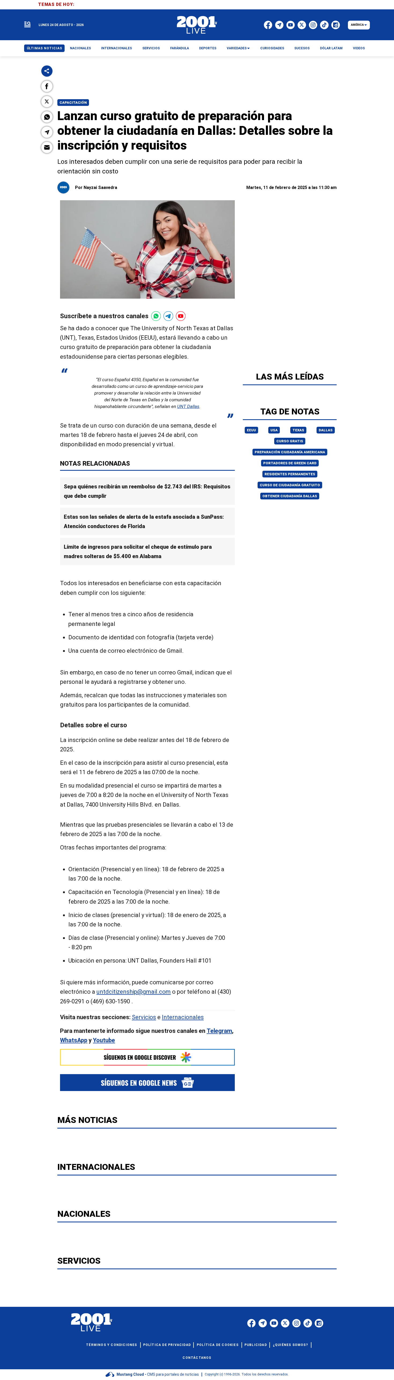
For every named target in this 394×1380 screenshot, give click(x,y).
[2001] (197, 25)
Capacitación (73, 103)
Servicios (144, 1017)
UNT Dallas (188, 406)
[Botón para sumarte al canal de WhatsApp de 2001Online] (156, 316)
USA (274, 430)
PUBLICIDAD (255, 1345)
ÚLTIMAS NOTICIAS (44, 48)
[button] (47, 86)
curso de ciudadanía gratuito (290, 485)
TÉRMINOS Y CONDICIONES (111, 1345)
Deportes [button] (207, 48)
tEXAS (298, 430)
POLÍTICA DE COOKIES (218, 1345)
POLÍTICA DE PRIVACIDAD (167, 1345)
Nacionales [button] (80, 48)
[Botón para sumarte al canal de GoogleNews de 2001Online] (147, 1082)
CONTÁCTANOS (197, 1358)
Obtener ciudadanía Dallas (289, 496)
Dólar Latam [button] (331, 48)
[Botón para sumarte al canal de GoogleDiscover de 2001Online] (147, 1057)
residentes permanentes (290, 474)
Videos (359, 48)
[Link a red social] (251, 1323)
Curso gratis (289, 441)
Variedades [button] (237, 48)
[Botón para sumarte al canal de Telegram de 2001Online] (168, 316)
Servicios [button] (151, 48)
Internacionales (183, 1017)
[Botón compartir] (47, 71)
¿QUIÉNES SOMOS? (290, 1345)
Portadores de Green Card (290, 463)
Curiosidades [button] (272, 48)
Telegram (219, 1030)
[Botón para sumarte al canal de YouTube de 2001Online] (180, 316)
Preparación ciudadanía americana (290, 452)
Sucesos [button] (302, 48)
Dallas (326, 430)
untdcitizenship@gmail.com (133, 991)
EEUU (251, 430)
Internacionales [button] (116, 48)
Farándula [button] (179, 48)
